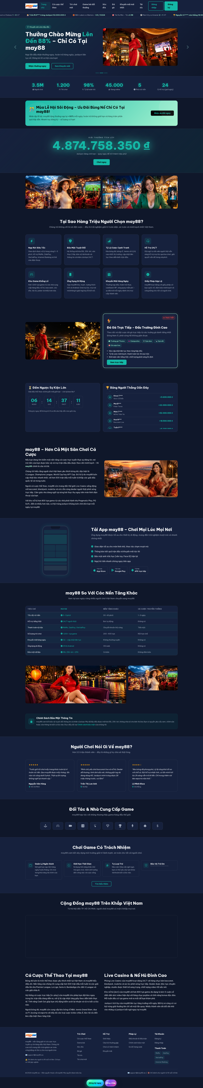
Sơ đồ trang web (135, 1047)
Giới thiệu (106, 1039)
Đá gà (113, 6)
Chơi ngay (101, 162)
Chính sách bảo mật (86, 724)
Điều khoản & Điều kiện (138, 1039)
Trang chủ (43, 6)
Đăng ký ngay (95, 1083)
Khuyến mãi (107, 1051)
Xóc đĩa (104, 6)
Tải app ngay (35, 66)
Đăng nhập (154, 6)
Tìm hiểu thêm (101, 884)
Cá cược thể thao (57, 6)
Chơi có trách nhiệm (111, 1047)
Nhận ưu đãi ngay (162, 113)
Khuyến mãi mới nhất (127, 6)
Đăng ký (170, 6)
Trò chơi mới (73, 6)
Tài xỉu (141, 6)
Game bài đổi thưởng (89, 6)
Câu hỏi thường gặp (111, 1043)
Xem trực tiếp (116, 362)
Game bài (81, 1043)
